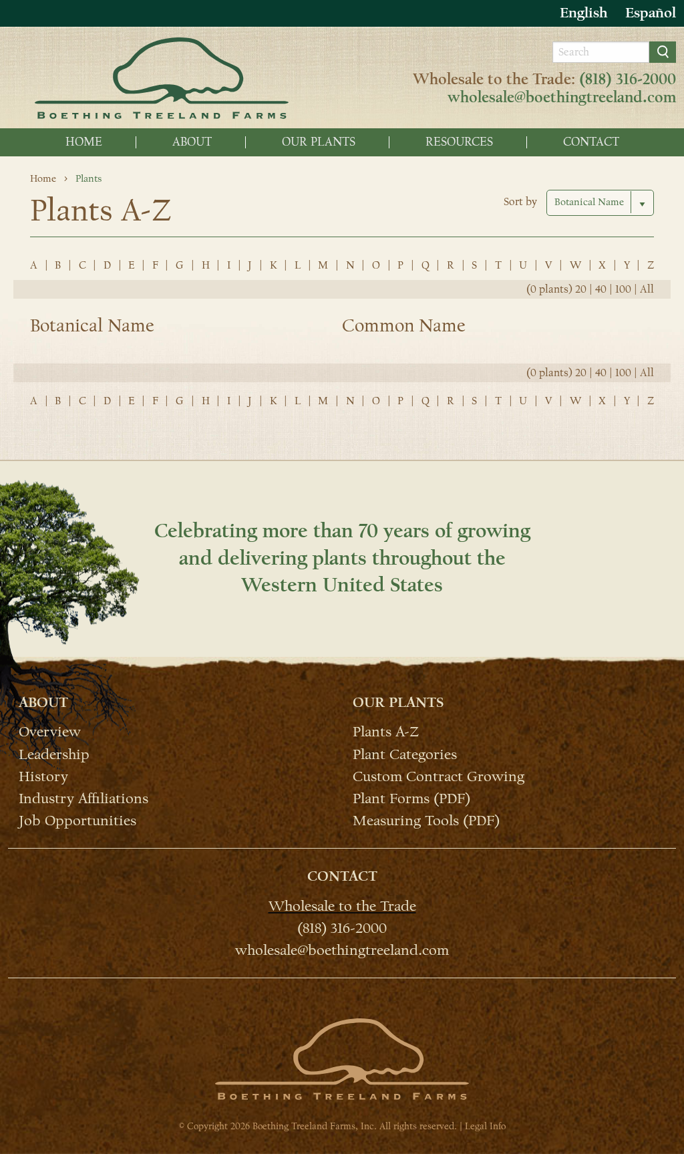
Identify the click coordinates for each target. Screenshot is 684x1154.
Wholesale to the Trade (342, 905)
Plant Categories (405, 753)
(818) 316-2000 (627, 79)
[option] (651, 13)
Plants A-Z (386, 731)
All (647, 289)
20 (580, 289)
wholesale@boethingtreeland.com (562, 97)
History (43, 776)
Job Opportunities (77, 820)
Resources (459, 142)
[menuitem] (84, 142)
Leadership (54, 753)
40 (601, 289)
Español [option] (650, 12)
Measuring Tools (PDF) (426, 820)
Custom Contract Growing (438, 776)
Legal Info (485, 1126)
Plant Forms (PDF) (411, 798)
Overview (50, 731)
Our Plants (318, 142)
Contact (591, 142)
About (192, 142)
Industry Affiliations (83, 798)
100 (623, 289)
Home (83, 142)
